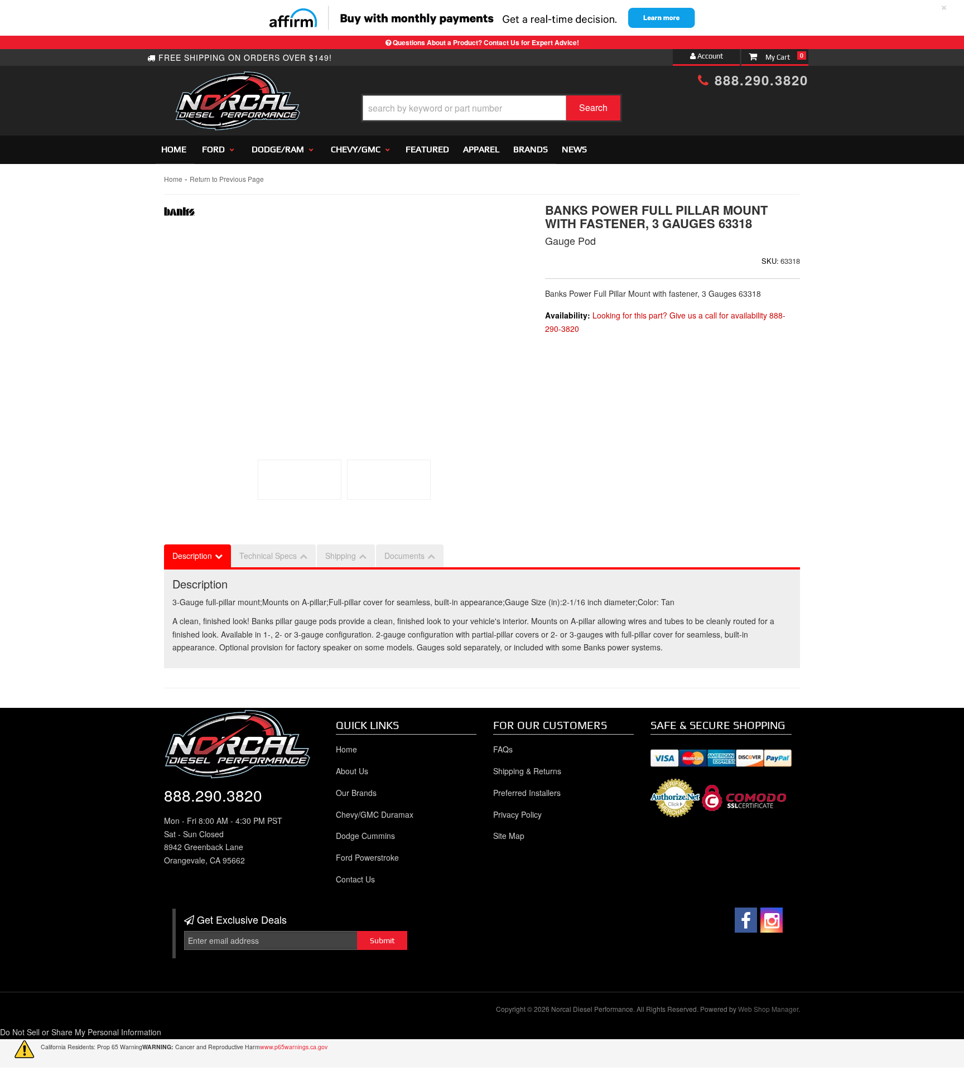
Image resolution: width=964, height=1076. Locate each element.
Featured (427, 149)
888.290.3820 (759, 79)
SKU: (770, 260)
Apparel (481, 149)
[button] (491, 107)
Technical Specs (268, 555)
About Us (352, 770)
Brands (530, 149)
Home (173, 149)
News (574, 149)
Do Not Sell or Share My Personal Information (80, 1032)
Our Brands (356, 792)
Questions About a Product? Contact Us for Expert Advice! (486, 42)
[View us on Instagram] (771, 920)
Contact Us (355, 879)
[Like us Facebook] (746, 920)
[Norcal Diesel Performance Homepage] (237, 81)
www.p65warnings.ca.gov (293, 1047)
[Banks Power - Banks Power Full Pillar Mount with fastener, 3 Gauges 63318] (179, 214)
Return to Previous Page (227, 179)
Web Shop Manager (768, 1009)
